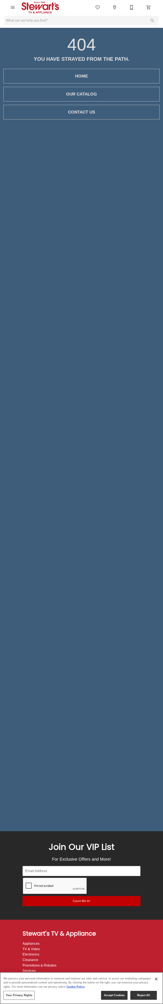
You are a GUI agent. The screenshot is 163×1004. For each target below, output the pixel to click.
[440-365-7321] (131, 7)
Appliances (30, 943)
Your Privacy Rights (19, 995)
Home (81, 76)
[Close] (156, 979)
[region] (81, 988)
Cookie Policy (75, 986)
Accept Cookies (114, 995)
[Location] (115, 7)
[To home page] (43, 7)
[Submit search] (152, 20)
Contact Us (81, 112)
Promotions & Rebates (39, 965)
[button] (13, 7)
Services (29, 970)
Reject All (143, 995)
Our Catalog (81, 94)
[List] (98, 7)
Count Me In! (81, 901)
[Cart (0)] (148, 7)
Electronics (30, 954)
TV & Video (31, 949)
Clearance (30, 960)
